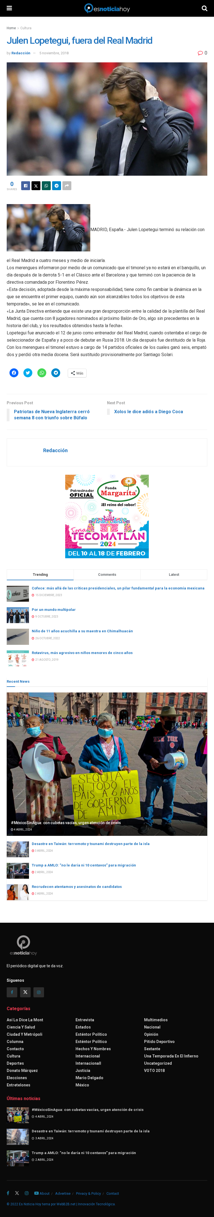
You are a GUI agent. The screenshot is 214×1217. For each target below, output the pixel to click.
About (45, 1193)
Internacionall (88, 1063)
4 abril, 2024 (22, 829)
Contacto (15, 1049)
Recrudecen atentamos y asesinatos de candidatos (77, 887)
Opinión (151, 1034)
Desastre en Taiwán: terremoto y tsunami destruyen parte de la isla (91, 844)
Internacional (88, 1056)
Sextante (152, 1049)
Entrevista (85, 1020)
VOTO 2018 (154, 1070)
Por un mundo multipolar (54, 610)
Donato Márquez (22, 1070)
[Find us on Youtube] (36, 1193)
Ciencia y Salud (21, 1027)
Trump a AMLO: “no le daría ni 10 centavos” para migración (84, 865)
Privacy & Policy (88, 1193)
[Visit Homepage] (107, 8)
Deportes (15, 1063)
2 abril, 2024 (43, 872)
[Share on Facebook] (25, 185)
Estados (83, 1027)
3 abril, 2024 (43, 850)
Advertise (62, 1193)
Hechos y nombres (93, 1049)
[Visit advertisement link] (107, 516)
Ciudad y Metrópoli (24, 1034)
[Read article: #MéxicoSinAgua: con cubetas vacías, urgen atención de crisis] (107, 764)
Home (11, 28)
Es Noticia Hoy (30, 1204)
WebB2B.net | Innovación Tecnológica (86, 1204)
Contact (112, 1193)
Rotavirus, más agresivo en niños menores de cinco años (82, 653)
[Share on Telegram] (56, 185)
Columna (15, 1041)
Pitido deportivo (159, 1041)
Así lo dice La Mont (25, 1020)
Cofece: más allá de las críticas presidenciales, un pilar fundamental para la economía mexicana (118, 588)
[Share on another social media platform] (66, 185)
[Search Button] (204, 8)
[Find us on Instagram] (38, 992)
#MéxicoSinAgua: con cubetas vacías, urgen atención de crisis (66, 823)
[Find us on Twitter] (25, 992)
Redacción (20, 53)
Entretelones (18, 1085)
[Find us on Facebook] (12, 992)
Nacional (152, 1027)
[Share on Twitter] (35, 185)
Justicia (83, 1070)
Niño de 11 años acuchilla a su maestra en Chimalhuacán (82, 631)
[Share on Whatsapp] (46, 185)
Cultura (25, 28)
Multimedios (156, 1020)
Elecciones (17, 1078)
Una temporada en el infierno (171, 1056)
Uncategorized (158, 1063)
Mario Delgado (89, 1078)
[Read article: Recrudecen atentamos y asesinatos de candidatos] (18, 892)
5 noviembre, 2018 (54, 53)
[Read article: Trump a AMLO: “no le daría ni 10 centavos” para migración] (18, 871)
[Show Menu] (9, 8)
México (82, 1085)
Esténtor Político (91, 1034)
